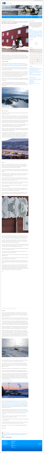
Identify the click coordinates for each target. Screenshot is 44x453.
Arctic (4, 433)
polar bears (30, 36)
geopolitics (5, 434)
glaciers (41, 36)
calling (4, 83)
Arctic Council (7, 433)
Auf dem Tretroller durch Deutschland (14, 445)
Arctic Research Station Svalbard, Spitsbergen (34, 69)
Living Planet (38, 36)
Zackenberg (38, 33)
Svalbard (36, 31)
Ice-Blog (5, 12)
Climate (21, 433)
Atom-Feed (40, 444)
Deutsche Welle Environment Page (33, 70)
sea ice (21, 434)
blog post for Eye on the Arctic (7, 79)
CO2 (29, 32)
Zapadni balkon (13, 443)
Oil (36, 34)
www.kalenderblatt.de (5, 443)
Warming (30, 30)
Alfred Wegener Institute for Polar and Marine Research (35, 68)
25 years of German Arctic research (33, 67)
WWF (32, 34)
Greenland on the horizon (32, 81)
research (33, 35)
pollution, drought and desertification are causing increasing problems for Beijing (13, 403)
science (35, 33)
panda (12, 434)
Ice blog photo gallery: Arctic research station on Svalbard (35, 73)
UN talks (38, 34)
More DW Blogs (40, 0)
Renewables (16, 434)
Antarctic (30, 31)
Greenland (30, 37)
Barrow (32, 33)
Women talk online (13, 447)
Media (33, 37)
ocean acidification (35, 32)
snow (40, 32)
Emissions (23, 433)
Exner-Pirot (26, 433)
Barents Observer (15, 433)
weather (41, 34)
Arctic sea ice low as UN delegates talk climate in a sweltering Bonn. (35, 80)
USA (25, 434)
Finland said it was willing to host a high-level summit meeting (16, 64)
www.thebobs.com (5, 444)
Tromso (31, 32)
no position (14, 124)
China (19, 433)
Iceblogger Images (31, 82)
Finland (3, 434)
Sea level (35, 34)
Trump (23, 434)
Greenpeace (40, 35)
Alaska (36, 35)
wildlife (35, 36)
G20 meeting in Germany (6, 425)
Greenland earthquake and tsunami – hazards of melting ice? (34, 83)
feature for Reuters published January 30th (10, 189)
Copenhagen (41, 33)
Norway (38, 32)
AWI (32, 32)
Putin (14, 434)
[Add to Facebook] (38, 17)
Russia (19, 434)
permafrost (30, 34)
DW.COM (35, 0)
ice (33, 36)
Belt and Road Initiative (10, 363)
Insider (12, 444)
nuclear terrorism (9, 434)
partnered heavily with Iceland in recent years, (16, 365)
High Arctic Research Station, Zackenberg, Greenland (35, 71)
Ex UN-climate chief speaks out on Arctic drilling (35, 78)
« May (32, 63)
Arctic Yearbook (11, 433)
